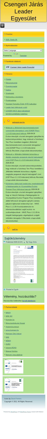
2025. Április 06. (12, 40)
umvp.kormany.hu (12, 330)
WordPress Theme (25, 411)
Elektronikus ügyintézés (14, 97)
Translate (23, 56)
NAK (7, 337)
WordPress (14, 411)
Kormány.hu (10, 320)
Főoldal (8, 79)
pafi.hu (15, 229)
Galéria (8, 90)
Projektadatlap (11, 100)
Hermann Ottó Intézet (13, 334)
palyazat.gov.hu (18, 122)
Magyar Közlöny (12, 351)
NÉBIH (8, 341)
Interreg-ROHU (11, 348)
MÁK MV (9, 316)
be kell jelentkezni (28, 301)
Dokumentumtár (11, 83)
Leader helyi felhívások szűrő (16, 107)
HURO (8, 344)
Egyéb (16, 289)
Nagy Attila (33, 242)
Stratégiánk (10, 93)
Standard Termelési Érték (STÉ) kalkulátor (21, 104)
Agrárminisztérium (12, 327)
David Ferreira (16, 399)
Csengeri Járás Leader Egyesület (23, 11)
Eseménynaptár (11, 86)
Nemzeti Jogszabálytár (14, 355)
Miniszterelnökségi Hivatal (15, 323)
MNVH (8, 313)
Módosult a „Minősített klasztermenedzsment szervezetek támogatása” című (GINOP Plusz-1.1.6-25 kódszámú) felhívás (23, 131)
